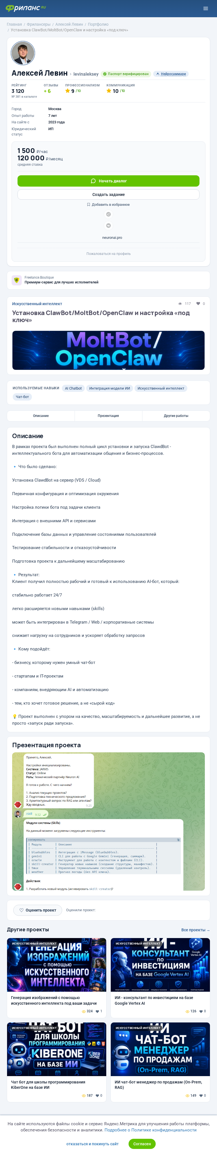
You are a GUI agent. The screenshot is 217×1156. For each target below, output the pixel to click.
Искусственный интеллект (37, 303)
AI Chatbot (73, 388)
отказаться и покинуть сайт (92, 1144)
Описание (41, 416)
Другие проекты (28, 929)
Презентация (108, 416)
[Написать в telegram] (108, 214)
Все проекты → (195, 930)
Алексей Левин (40, 73)
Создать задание (108, 194)
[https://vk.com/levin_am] (108, 225)
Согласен (142, 1144)
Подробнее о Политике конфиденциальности (151, 1130)
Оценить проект (37, 910)
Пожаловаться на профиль (108, 254)
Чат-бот (22, 397)
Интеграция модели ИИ (109, 388)
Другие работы (176, 416)
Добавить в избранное (110, 204)
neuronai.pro (111, 237)
